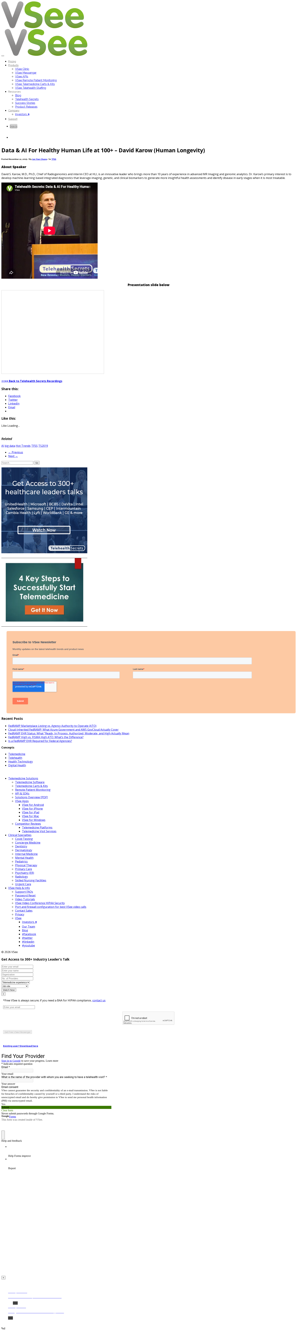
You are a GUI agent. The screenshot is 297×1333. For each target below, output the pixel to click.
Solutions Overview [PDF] (31, 797)
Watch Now (9, 990)
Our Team (28, 926)
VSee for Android (33, 805)
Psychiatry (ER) (24, 873)
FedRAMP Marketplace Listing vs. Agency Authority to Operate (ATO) (52, 726)
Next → (13, 456)
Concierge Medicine (27, 842)
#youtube (28, 945)
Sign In (13, 126)
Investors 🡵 (22, 114)
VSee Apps (22, 801)
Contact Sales (23, 910)
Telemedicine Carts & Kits (31, 786)
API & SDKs (22, 793)
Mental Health (24, 858)
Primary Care (23, 869)
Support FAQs (24, 892)
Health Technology (20, 761)
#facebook (29, 934)
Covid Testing (24, 839)
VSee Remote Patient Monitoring (36, 80)
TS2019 (43, 446)
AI (2, 446)
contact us (99, 1000)
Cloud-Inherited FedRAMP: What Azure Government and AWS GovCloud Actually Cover (63, 729)
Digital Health (17, 765)
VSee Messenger (25, 72)
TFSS (53, 159)
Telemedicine (16, 754)
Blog (18, 95)
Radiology (21, 876)
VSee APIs (21, 76)
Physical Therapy (26, 865)
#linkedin (28, 942)
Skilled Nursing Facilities (30, 880)
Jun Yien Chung (39, 159)
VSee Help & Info (19, 888)
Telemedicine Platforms (37, 827)
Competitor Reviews (28, 824)
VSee (18, 918)
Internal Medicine (26, 854)
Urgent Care (23, 884)
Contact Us (16, 137)
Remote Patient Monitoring (33, 790)
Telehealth (15, 758)
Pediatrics (21, 861)
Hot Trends (23, 446)
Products (13, 65)
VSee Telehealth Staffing (30, 87)
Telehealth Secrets (27, 99)
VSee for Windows (33, 820)
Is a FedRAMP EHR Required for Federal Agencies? (40, 741)
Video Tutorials (25, 899)
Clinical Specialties (19, 835)
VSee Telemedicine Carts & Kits (35, 84)
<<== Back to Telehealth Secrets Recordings (31, 381)
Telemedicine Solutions (23, 778)
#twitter (27, 938)
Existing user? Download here (20, 1046)
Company (13, 110)
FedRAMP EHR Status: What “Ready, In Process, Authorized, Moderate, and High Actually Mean (68, 733)
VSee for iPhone (32, 808)
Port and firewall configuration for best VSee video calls (50, 907)
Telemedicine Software (30, 782)
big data (10, 446)
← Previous (15, 452)
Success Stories (25, 103)
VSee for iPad (30, 812)
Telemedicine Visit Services (39, 831)
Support (12, 118)
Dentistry (21, 846)
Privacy (19, 914)
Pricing (12, 61)
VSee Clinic (22, 69)
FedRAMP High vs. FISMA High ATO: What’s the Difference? (46, 737)
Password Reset (25, 895)
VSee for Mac (30, 816)
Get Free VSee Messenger (17, 1032)
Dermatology (23, 850)
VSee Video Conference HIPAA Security (40, 903)
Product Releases (26, 106)
